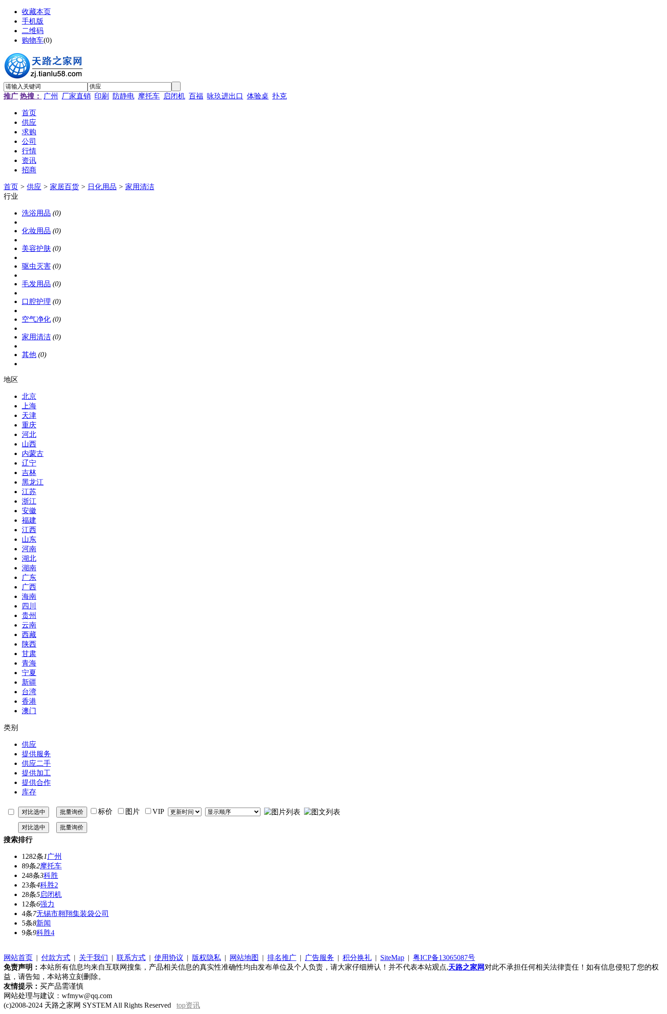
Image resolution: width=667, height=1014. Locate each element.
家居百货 (64, 187)
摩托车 (149, 96)
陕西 (29, 644)
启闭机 (174, 96)
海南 (29, 596)
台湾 (29, 692)
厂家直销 (76, 96)
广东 (29, 577)
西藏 (29, 634)
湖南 (29, 568)
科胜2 (49, 885)
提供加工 (36, 773)
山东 (29, 539)
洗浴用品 (36, 213)
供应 (34, 187)
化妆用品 (36, 231)
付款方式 (55, 957)
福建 (29, 520)
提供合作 (36, 782)
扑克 (279, 96)
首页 (11, 187)
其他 (29, 354)
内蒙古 (33, 453)
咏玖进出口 (225, 96)
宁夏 (29, 672)
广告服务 (319, 957)
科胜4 (45, 932)
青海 (29, 663)
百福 (196, 96)
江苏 (29, 491)
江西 (29, 530)
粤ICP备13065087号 (444, 957)
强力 (47, 904)
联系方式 (131, 957)
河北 (29, 434)
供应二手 (36, 763)
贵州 (29, 615)
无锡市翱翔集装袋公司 (72, 913)
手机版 (33, 21)
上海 (29, 406)
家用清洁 (139, 187)
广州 (51, 96)
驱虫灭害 (36, 266)
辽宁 (29, 463)
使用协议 (168, 957)
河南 (29, 549)
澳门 (29, 711)
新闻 (43, 923)
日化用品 (102, 187)
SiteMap (392, 957)
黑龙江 (33, 482)
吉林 (29, 472)
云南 (29, 625)
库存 (29, 792)
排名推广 (281, 957)
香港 (29, 701)
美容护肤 (36, 248)
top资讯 (188, 1005)
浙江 (29, 501)
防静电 (123, 96)
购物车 (33, 40)
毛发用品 (36, 284)
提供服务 (36, 754)
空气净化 (36, 319)
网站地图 (244, 957)
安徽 (29, 510)
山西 (29, 444)
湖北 (29, 558)
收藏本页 (36, 11)
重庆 (29, 425)
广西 (29, 587)
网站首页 (18, 957)
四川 (29, 606)
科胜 (51, 875)
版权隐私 (206, 957)
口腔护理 (36, 301)
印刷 (101, 96)
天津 (29, 415)
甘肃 (29, 653)
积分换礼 (357, 957)
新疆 (29, 682)
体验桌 (258, 96)
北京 (29, 396)
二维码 (33, 30)
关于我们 (93, 957)
